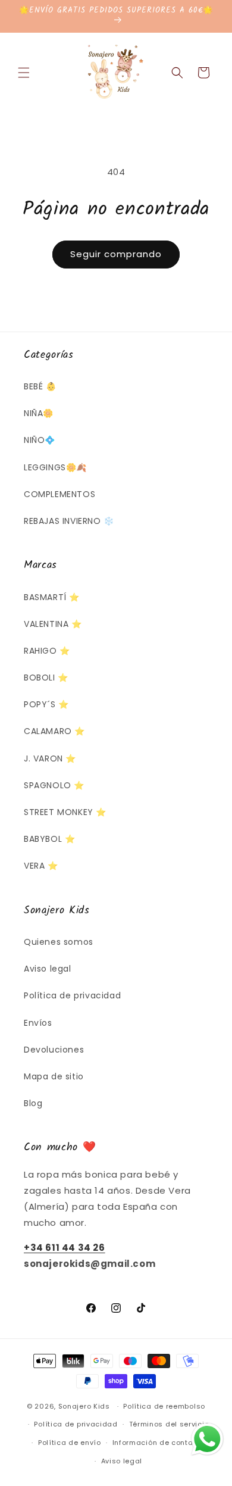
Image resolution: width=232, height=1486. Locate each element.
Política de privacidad (72, 995)
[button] (24, 73)
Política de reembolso (164, 1406)
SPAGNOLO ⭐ (54, 785)
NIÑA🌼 (39, 413)
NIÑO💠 (39, 440)
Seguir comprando (116, 254)
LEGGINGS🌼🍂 (55, 467)
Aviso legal (47, 969)
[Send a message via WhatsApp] (207, 1439)
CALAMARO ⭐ (54, 731)
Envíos (38, 1023)
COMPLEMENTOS (59, 494)
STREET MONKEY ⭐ (65, 812)
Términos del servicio (169, 1424)
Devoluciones (54, 1050)
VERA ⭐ (41, 866)
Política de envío (69, 1442)
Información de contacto (158, 1442)
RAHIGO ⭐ (47, 651)
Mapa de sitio (54, 1076)
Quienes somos (58, 942)
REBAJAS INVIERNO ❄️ (69, 521)
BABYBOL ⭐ (49, 839)
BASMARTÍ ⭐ (52, 597)
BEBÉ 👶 (40, 386)
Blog (33, 1103)
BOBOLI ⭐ (46, 677)
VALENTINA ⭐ (53, 624)
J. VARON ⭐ (50, 758)
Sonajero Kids (84, 1406)
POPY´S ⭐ (46, 704)
